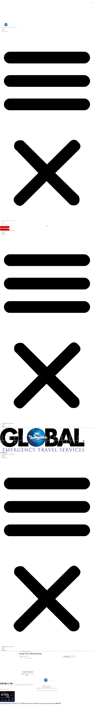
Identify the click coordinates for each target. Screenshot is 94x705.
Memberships (5, 31)
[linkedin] (6, 683)
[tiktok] (11, 683)
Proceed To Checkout (30, 675)
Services (4, 28)
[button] (47, 126)
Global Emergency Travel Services (9, 27)
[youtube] (8, 683)
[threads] (5, 683)
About (3, 30)
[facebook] (0, 683)
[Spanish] (91, 2)
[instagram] (3, 683)
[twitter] (2, 683)
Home (20, 651)
